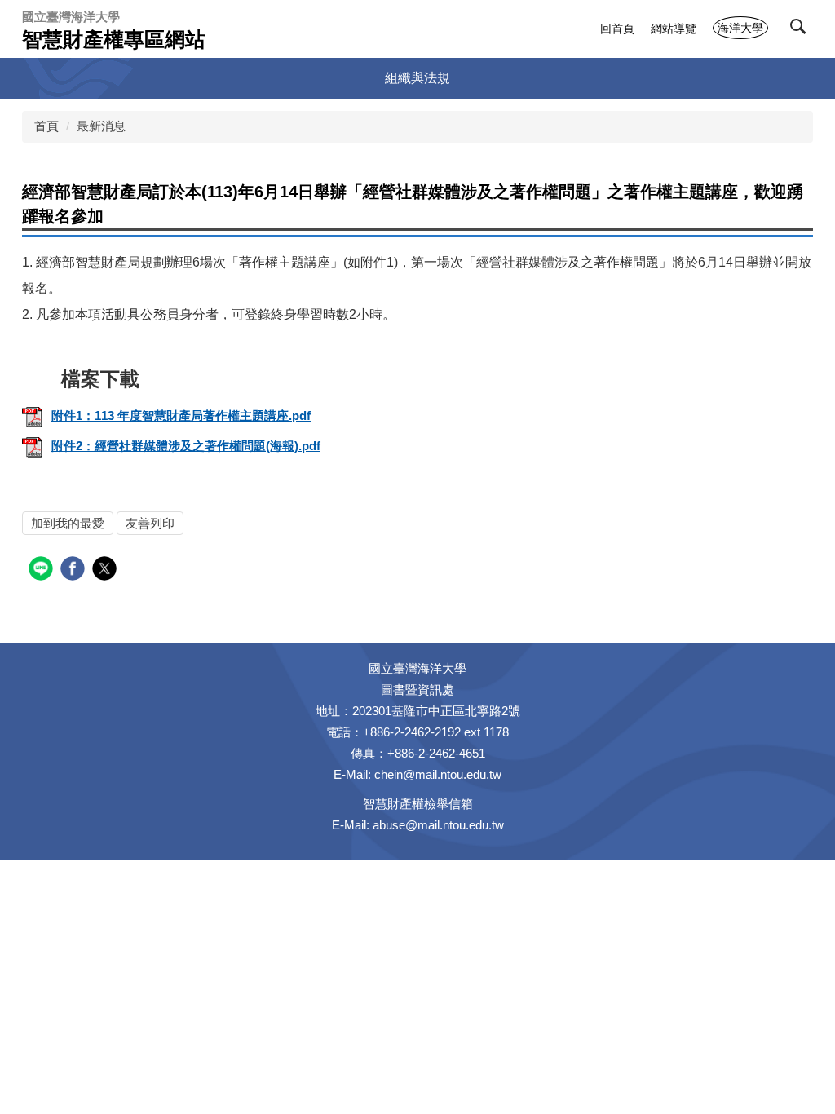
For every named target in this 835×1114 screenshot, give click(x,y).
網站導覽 (673, 28)
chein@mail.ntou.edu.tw (437, 774)
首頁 (46, 126)
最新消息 (101, 126)
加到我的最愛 (67, 523)
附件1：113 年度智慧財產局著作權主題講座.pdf (181, 415)
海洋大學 (740, 27)
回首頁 (617, 28)
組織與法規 (417, 78)
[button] (801, 30)
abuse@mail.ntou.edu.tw (438, 825)
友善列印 (150, 523)
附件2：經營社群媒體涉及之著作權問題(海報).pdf (185, 446)
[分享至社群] (43, 570)
